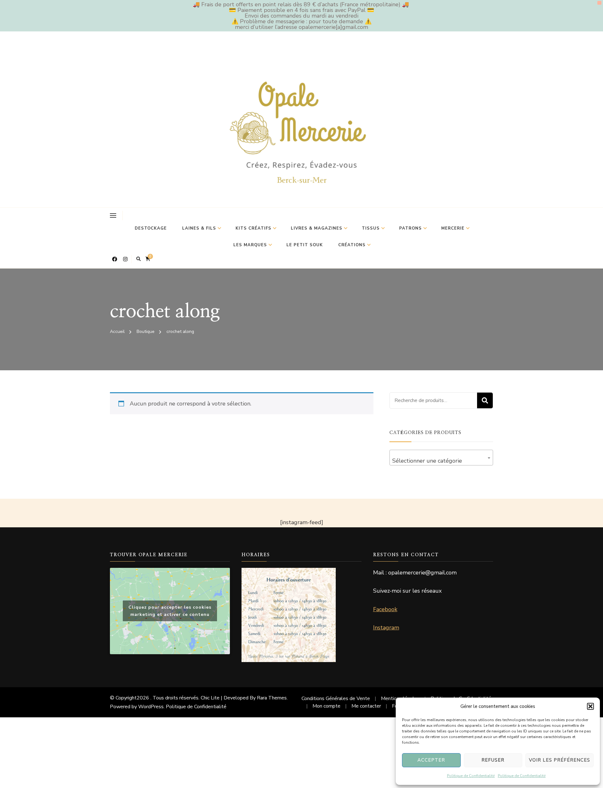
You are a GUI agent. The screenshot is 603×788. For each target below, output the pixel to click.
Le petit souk (304, 245)
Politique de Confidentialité (471, 775)
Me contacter (366, 706)
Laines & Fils (199, 228)
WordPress (151, 706)
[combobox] (441, 457)
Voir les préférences (559, 760)
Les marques (250, 245)
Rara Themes (272, 697)
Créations (352, 245)
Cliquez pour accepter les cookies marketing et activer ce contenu (169, 610)
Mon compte (326, 706)
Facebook (385, 609)
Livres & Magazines (316, 228)
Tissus (371, 228)
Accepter (431, 760)
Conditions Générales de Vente (336, 698)
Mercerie (452, 228)
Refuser (492, 760)
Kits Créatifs (253, 228)
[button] (590, 706)
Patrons (410, 228)
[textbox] (441, 460)
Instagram (386, 627)
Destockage (151, 228)
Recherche (485, 400)
